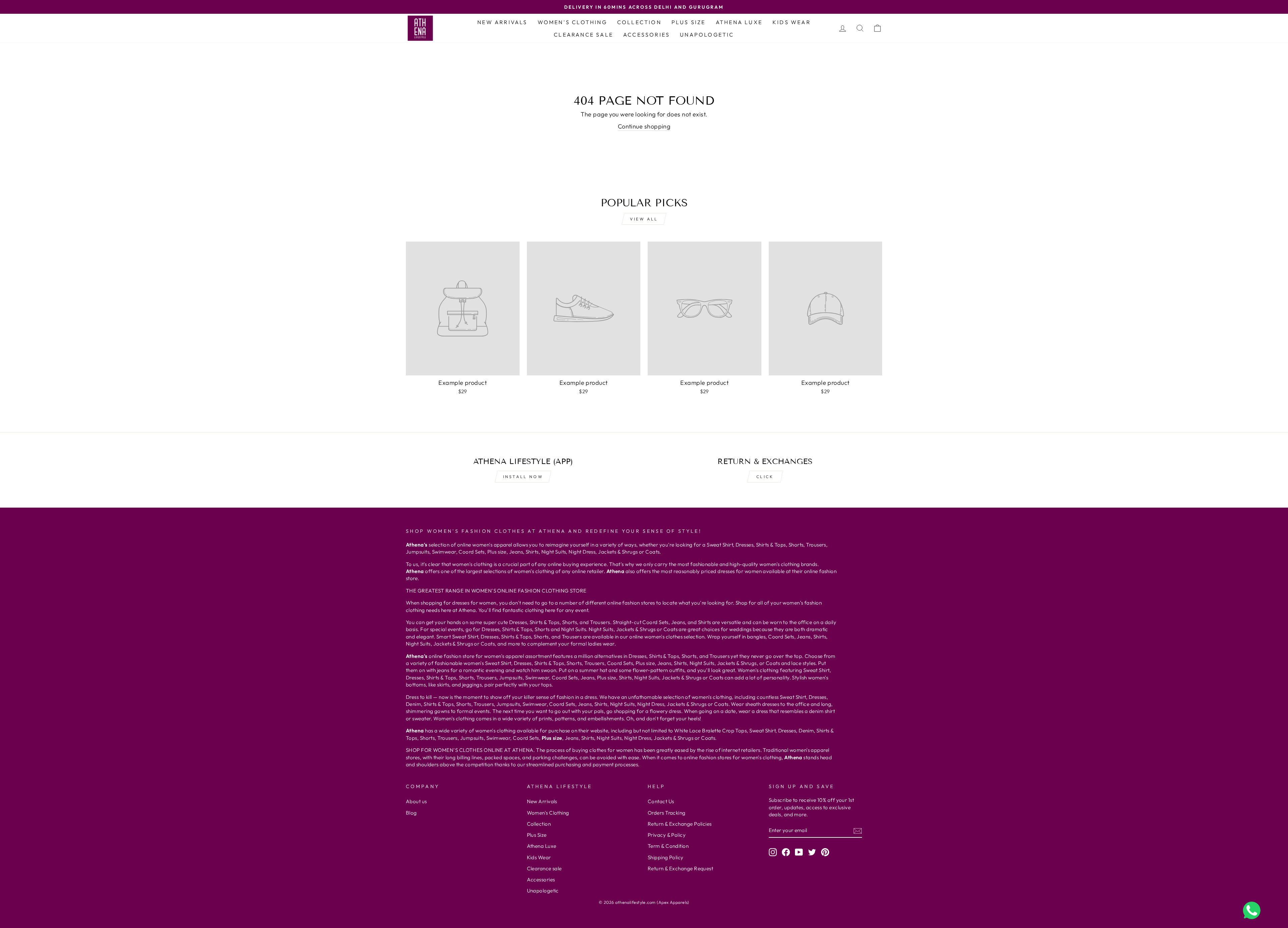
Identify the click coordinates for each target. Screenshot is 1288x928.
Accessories (646, 34)
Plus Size (689, 22)
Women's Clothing (572, 22)
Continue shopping (644, 126)
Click (765, 476)
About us (416, 801)
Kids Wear (791, 22)
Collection (639, 22)
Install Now (523, 476)
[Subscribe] (857, 830)
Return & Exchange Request (680, 868)
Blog (411, 813)
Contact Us (661, 801)
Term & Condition (668, 846)
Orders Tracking (667, 813)
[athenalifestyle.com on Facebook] (786, 852)
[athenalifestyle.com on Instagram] (773, 852)
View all (644, 218)
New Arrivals (502, 22)
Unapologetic (707, 34)
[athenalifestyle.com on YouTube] (799, 852)
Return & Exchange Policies (680, 824)
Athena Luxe (739, 22)
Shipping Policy (666, 857)
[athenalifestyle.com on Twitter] (812, 852)
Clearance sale (583, 34)
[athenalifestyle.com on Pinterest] (825, 852)
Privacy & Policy (667, 835)
